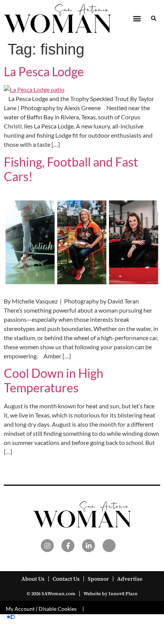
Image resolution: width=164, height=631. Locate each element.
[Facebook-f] (67, 545)
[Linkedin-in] (88, 545)
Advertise (130, 579)
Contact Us (66, 579)
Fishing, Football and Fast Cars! (71, 169)
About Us (33, 579)
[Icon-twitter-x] (109, 545)
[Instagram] (47, 545)
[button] (136, 18)
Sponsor (98, 579)
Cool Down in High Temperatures (53, 380)
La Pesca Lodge (44, 71)
